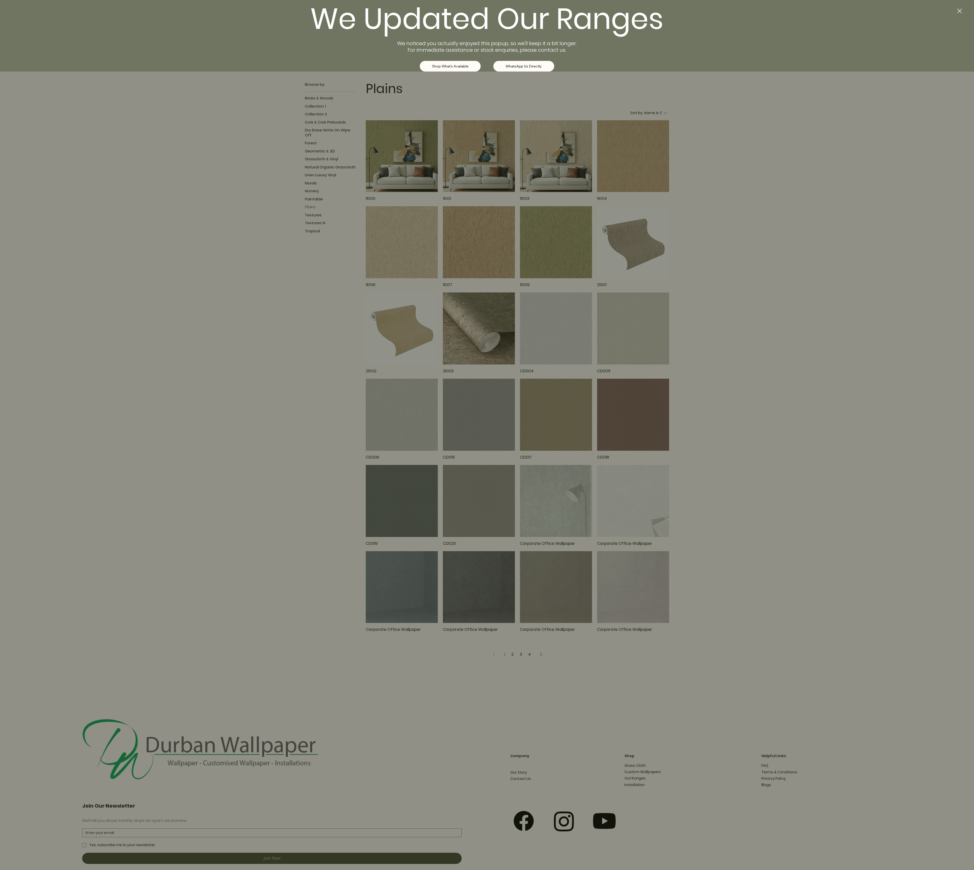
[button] (959, 11)
